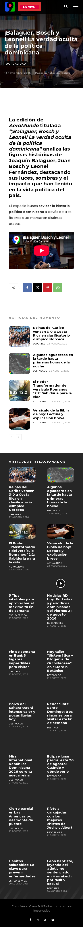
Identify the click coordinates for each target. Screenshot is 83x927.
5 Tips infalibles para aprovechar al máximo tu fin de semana (21, 603)
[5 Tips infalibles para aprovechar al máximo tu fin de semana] (22, 583)
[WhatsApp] (57, 287)
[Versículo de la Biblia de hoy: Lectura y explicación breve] (19, 419)
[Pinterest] (47, 287)
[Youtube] (53, 920)
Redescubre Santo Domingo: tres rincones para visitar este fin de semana (60, 713)
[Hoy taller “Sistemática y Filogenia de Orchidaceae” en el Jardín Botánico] (60, 639)
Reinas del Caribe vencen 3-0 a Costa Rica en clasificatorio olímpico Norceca (51, 333)
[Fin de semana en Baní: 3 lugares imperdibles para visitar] (22, 639)
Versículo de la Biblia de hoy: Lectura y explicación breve (51, 414)
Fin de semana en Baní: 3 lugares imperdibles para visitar (22, 659)
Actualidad (16, 63)
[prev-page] (11, 437)
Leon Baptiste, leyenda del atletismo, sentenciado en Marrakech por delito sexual (60, 872)
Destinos (14, 671)
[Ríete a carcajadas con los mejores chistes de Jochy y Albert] (60, 796)
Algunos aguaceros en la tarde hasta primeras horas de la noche (53, 360)
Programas (54, 832)
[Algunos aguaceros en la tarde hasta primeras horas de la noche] (19, 363)
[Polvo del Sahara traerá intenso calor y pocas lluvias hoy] (22, 692)
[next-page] (18, 437)
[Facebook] (27, 287)
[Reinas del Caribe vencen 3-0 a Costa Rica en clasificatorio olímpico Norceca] (19, 336)
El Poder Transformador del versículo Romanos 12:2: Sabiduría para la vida (52, 389)
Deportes (39, 344)
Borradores (55, 623)
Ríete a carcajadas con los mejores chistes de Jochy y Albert (59, 818)
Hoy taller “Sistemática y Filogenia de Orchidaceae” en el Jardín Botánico (60, 661)
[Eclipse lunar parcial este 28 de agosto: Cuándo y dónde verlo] (60, 744)
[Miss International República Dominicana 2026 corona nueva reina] (22, 744)
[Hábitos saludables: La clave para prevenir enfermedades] (22, 848)
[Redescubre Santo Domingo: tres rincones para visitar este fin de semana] (60, 692)
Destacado (40, 371)
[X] (37, 287)
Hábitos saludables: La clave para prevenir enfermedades (22, 868)
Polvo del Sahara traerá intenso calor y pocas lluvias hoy (22, 711)
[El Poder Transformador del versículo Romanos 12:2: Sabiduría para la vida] (19, 390)
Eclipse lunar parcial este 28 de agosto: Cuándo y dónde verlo (60, 764)
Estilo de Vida (18, 615)
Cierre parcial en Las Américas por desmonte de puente (21, 816)
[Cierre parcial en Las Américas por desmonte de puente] (22, 796)
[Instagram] (38, 920)
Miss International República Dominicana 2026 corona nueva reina (20, 765)
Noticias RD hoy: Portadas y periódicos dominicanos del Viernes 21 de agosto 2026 (59, 606)
